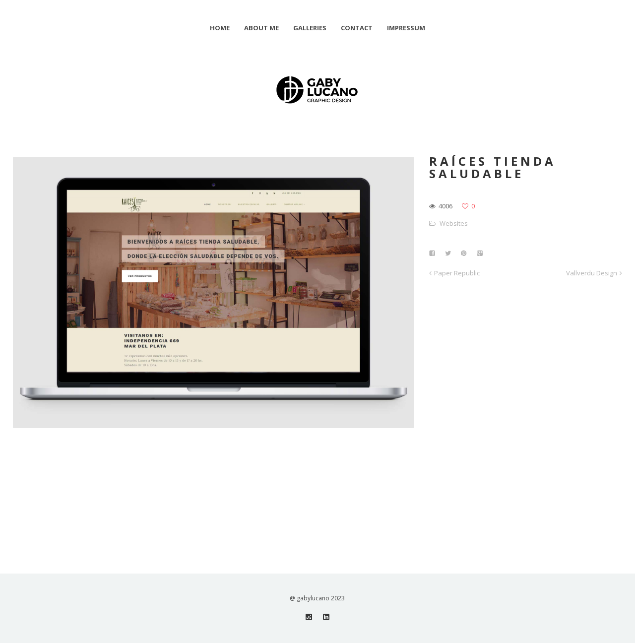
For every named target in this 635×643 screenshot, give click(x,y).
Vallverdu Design (591, 272)
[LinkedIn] (326, 617)
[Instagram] (309, 617)
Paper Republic (457, 272)
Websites (454, 223)
